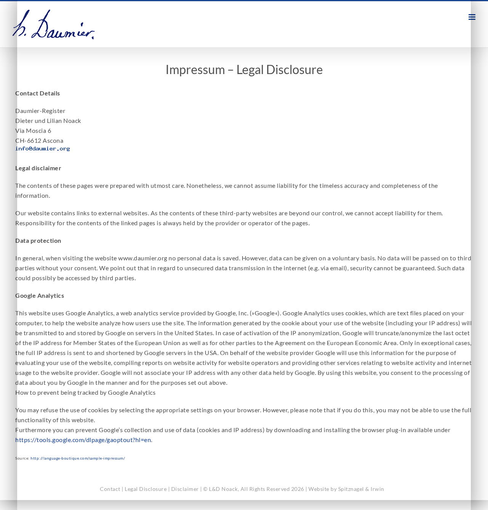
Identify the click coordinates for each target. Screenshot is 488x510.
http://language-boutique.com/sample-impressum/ (77, 458)
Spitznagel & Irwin (361, 489)
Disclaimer (185, 489)
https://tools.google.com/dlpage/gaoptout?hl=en (83, 439)
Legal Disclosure (146, 489)
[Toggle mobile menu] (473, 17)
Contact (110, 489)
